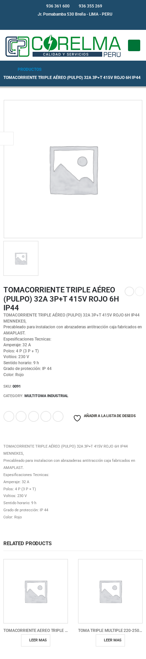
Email (58, 416)
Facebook (8, 416)
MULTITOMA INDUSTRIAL (46, 396)
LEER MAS (38, 640)
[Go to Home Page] (5, 69)
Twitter (21, 416)
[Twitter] (79, 23)
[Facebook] (67, 23)
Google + (45, 416)
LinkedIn (33, 416)
